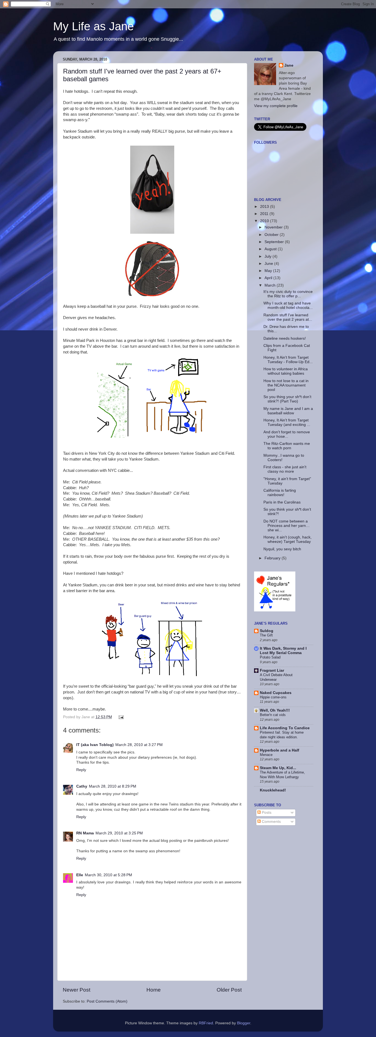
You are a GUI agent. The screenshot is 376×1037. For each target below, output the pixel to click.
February (273, 558)
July (269, 256)
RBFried (206, 1023)
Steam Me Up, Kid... (278, 768)
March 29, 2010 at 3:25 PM (119, 833)
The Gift (266, 635)
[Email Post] (120, 717)
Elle (79, 875)
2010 (265, 221)
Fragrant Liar (272, 670)
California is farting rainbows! (279, 492)
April (269, 278)
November (274, 227)
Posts (266, 812)
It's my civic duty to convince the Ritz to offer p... (288, 294)
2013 (265, 207)
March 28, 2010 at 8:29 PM (112, 786)
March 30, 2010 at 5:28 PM (108, 875)
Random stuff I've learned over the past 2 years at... (287, 317)
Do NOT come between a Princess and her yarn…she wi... (286, 525)
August (271, 249)
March (271, 285)
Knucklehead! (273, 790)
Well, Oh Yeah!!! (275, 710)
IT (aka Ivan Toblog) (95, 745)
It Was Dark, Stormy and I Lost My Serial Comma (283, 650)
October (272, 235)
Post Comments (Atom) (107, 1001)
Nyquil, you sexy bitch (282, 549)
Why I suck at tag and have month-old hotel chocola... (288, 305)
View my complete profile (276, 106)
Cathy (81, 786)
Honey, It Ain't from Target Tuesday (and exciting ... (286, 422)
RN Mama (85, 833)
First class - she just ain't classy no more (284, 469)
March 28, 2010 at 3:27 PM (139, 745)
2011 (264, 214)
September (275, 242)
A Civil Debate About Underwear (276, 677)
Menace (266, 755)
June (269, 264)
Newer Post (76, 990)
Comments (271, 822)
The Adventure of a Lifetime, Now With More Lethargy (282, 774)
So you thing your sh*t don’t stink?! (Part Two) (287, 399)
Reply (81, 770)
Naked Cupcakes (275, 693)
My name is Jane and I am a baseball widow (288, 411)
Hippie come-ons (273, 697)
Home (153, 990)
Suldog (266, 631)
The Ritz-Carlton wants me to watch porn (286, 446)
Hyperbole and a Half (279, 750)
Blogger (243, 1023)
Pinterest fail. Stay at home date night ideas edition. (282, 734)
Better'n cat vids (273, 715)
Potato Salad (270, 657)
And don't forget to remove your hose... (286, 434)
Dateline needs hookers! (284, 338)
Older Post (229, 990)
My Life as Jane (93, 26)
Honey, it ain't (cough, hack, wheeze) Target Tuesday (287, 539)
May (269, 271)
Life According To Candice (285, 728)
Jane (288, 65)
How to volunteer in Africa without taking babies (285, 371)
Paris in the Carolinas (282, 502)
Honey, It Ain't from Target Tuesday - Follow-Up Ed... (288, 359)
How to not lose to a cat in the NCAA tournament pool (286, 385)
